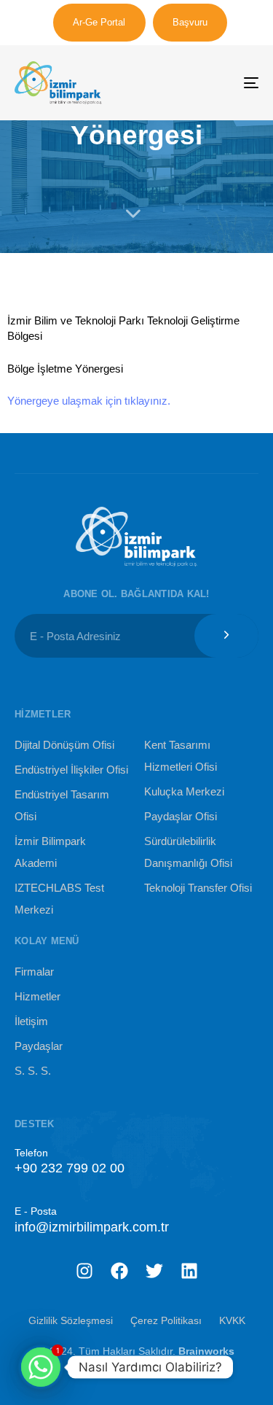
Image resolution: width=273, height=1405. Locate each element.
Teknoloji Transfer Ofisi (198, 887)
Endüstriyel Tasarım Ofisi (62, 805)
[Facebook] (119, 1271)
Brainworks (206, 1351)
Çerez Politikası (166, 1320)
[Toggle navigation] (217, 82)
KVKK (232, 1320)
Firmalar (34, 971)
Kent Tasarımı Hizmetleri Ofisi (180, 756)
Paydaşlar (39, 1046)
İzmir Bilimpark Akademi (50, 852)
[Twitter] (154, 1271)
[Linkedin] (189, 1271)
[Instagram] (84, 1271)
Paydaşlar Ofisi (180, 816)
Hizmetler (37, 996)
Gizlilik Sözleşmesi (70, 1320)
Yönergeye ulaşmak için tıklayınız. (88, 400)
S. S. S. (33, 1071)
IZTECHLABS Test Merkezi (59, 898)
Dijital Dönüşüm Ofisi (64, 745)
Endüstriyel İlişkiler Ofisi (71, 769)
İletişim (31, 1021)
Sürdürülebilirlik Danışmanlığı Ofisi (188, 852)
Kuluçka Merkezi (184, 791)
